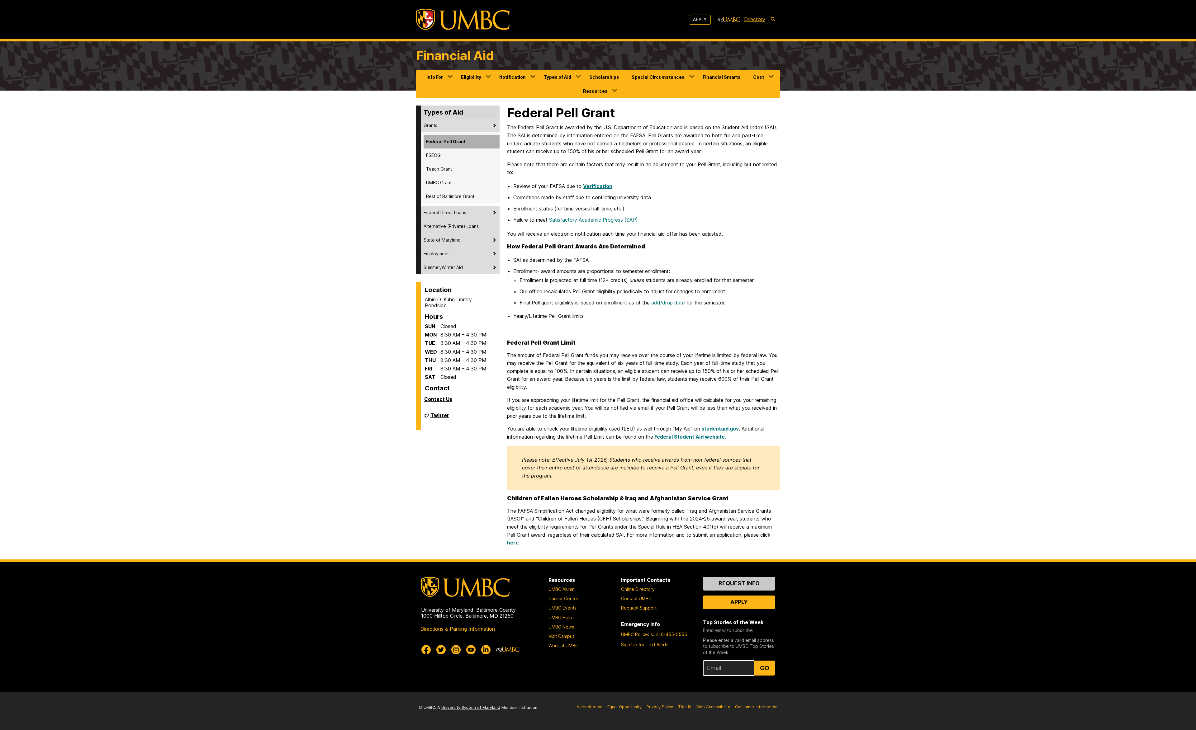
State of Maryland (442, 240)
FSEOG (433, 155)
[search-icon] (773, 19)
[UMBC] (463, 19)
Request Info (739, 583)
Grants (430, 125)
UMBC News (561, 626)
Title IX (684, 706)
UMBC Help (560, 617)
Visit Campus (561, 636)
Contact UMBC (636, 598)
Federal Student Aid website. (690, 437)
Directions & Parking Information (457, 629)
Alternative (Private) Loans (451, 226)
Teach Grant (439, 169)
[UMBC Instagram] (456, 650)
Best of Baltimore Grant (450, 196)
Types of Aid (557, 77)
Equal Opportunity (624, 706)
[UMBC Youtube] (471, 650)
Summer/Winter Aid (443, 267)
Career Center (563, 598)
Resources (595, 91)
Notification (512, 77)
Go (764, 668)
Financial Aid (455, 55)
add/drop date (668, 302)
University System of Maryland (470, 707)
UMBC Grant (439, 182)
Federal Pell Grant (446, 141)
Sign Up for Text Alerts (644, 644)
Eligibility (471, 77)
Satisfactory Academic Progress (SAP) (593, 220)
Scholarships (604, 77)
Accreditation (589, 706)
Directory (754, 19)
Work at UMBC (563, 645)
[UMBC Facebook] (426, 650)
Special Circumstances (658, 77)
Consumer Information (756, 706)
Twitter (439, 418)
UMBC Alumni (562, 589)
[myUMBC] (729, 19)
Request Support (639, 607)
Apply (700, 19)
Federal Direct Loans (445, 212)
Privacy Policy (660, 706)
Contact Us (438, 399)
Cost (758, 77)
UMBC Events (562, 607)
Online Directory (638, 589)
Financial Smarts (722, 77)
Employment (436, 253)
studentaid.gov (720, 429)
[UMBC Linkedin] (486, 650)
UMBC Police (634, 634)
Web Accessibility (713, 706)
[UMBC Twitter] (441, 650)
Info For (434, 77)
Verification (597, 186)
